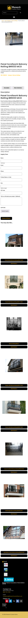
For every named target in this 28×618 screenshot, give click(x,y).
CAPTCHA (3, 207)
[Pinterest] (6, 601)
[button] (14, 17)
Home (3, 20)
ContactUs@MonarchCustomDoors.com (12, 596)
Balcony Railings (14, 20)
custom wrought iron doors (7, 145)
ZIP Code (3, 190)
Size (2, 183)
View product (14, 263)
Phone (2, 171)
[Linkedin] (10, 601)
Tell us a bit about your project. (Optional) (10, 196)
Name (2, 158)
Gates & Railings (8, 20)
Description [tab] (6, 87)
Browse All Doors (6, 218)
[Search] (20, 12)
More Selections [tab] (18, 87)
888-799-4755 (6, 592)
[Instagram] (21, 601)
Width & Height (4, 188)
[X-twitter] (14, 601)
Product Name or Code (6, 177)
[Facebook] (17, 601)
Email (2, 165)
